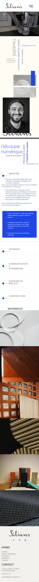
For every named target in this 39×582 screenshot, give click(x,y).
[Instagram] (19, 541)
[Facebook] (13, 541)
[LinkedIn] (25, 541)
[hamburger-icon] (30, 7)
